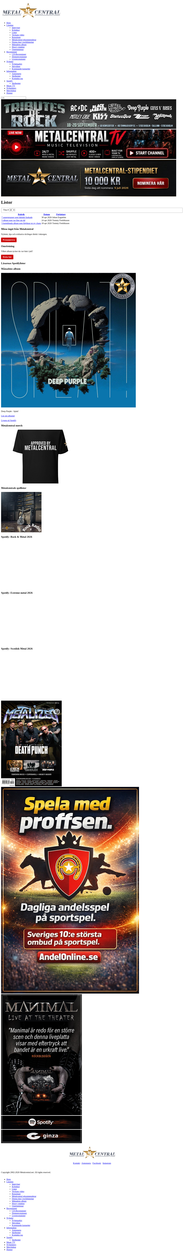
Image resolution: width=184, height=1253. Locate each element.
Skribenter (16, 76)
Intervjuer (16, 28)
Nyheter (9, 61)
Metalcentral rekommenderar (24, 40)
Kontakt (76, 1163)
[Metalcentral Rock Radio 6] (21, 531)
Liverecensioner (18, 59)
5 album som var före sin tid (13, 220)
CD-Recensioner (19, 54)
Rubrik (21, 214)
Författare (61, 214)
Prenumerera (9, 240)
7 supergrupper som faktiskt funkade (16, 217)
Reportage (16, 37)
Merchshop (11, 90)
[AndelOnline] (70, 993)
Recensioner (11, 52)
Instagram (107, 1163)
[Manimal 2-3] (41, 1128)
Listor (14, 32)
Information (11, 71)
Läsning (9, 25)
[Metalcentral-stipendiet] (88, 196)
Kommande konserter (21, 69)
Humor (9, 93)
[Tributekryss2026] (88, 128)
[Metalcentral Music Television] (88, 158)
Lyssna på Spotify (8, 420)
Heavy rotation (18, 47)
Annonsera (16, 74)
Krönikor (16, 30)
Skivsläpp (16, 66)
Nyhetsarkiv (17, 64)
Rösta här (7, 257)
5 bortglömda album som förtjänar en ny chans (21, 223)
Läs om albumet (8, 416)
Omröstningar (18, 49)
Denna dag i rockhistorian (23, 42)
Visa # (6, 210)
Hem (8, 23)
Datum (47, 214)
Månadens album (19, 44)
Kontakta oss (17, 78)
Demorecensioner (19, 57)
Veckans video (18, 35)
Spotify (9, 81)
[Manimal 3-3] (41, 1142)
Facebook (97, 1163)
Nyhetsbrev (11, 88)
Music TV (10, 86)
